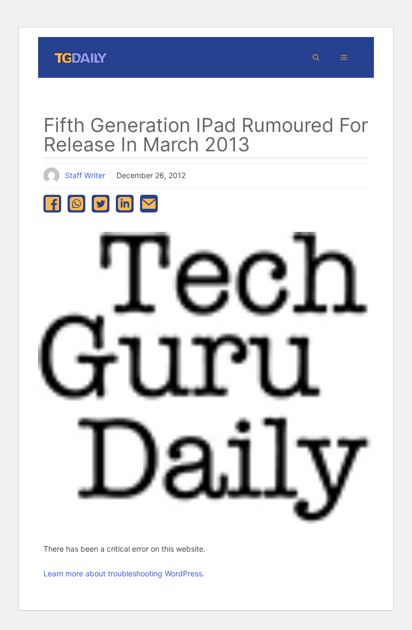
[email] (149, 204)
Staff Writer (85, 175)
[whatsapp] (76, 204)
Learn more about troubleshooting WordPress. (123, 573)
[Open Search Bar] (316, 57)
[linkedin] (125, 204)
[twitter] (100, 204)
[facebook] (52, 204)
